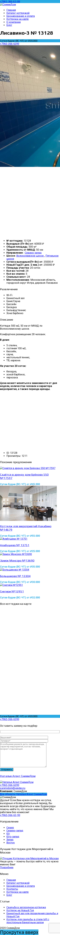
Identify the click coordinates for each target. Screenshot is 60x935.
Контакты (12, 889)
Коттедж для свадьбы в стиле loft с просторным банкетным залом (27, 921)
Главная (11, 879)
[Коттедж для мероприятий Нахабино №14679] (30, 503)
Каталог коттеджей (17, 882)
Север (10, 827)
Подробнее (6, 867)
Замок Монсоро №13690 (17, 560)
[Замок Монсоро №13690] (30, 554)
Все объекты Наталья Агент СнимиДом (23, 794)
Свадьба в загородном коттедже (26, 907)
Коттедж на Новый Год (20, 910)
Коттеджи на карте (17, 892)
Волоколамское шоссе (30, 255)
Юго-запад (12, 836)
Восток (10, 842)
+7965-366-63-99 (10, 1)
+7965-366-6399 (9, 43)
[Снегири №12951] (30, 585)
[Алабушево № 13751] (30, 538)
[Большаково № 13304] (30, 569)
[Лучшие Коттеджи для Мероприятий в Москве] (29, 858)
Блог (9, 895)
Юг (8, 833)
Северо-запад (33, 252)
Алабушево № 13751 (14, 545)
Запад (9, 839)
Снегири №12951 (12, 591)
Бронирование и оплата (20, 886)
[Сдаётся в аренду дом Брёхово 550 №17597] (30, 468)
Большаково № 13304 (15, 576)
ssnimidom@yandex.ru (12, 788)
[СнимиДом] (8, 4)
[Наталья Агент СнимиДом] (16, 782)
